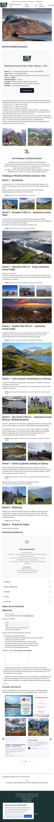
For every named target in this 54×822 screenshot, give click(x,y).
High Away (12, 748)
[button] (27, 582)
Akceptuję (28, 816)
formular (29, 552)
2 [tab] (23, 761)
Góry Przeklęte (15, 727)
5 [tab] (30, 761)
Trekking (29, 782)
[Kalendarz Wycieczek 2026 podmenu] (22, 5)
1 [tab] (20, 761)
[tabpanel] (15, 739)
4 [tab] (28, 761)
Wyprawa (11, 737)
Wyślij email (39, 1)
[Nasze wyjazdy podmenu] (32, 5)
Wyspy (46, 782)
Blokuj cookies (18, 816)
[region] (18, 811)
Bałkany (7, 737)
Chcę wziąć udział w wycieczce (13, 616)
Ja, (6, 614)
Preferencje (9, 816)
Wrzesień (42, 782)
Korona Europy (6, 776)
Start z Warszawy (18, 782)
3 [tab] (25, 761)
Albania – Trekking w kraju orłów (38, 727)
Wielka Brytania (35, 782)
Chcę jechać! (27, 90)
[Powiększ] (50, 232)
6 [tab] (33, 761)
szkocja (24, 782)
